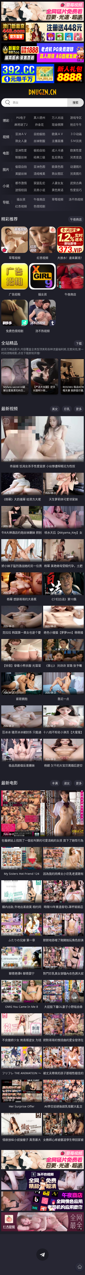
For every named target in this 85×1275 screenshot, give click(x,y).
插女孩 (21, 199)
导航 (6, 202)
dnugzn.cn (42, 92)
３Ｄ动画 (76, 134)
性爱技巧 (76, 190)
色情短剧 (39, 206)
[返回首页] (80, 1267)
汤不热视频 (76, 199)
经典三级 (39, 157)
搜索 (75, 102)
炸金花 (39, 124)
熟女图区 (57, 173)
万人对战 (57, 118)
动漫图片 (76, 167)
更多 (79, 409)
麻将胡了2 (21, 124)
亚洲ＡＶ (21, 134)
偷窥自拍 (21, 167)
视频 (6, 137)
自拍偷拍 (39, 134)
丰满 (55, 783)
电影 (6, 153)
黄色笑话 (57, 190)
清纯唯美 (39, 173)
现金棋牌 (57, 124)
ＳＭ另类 (76, 141)
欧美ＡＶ (57, 134)
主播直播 (57, 141)
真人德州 (39, 118)
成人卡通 (57, 150)
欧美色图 (57, 167)
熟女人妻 (21, 141)
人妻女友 (57, 183)
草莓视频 (57, 199)
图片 (6, 169)
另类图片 (76, 173)
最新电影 (9, 783)
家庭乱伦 (39, 183)
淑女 (67, 783)
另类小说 (39, 190)
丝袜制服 (39, 141)
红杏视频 (21, 206)
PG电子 (21, 118)
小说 (6, 186)
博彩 (6, 120)
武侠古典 (76, 183)
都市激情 (21, 183)
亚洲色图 (39, 167)
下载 (79, 343)
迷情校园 (21, 190)
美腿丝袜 (21, 173)
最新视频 (9, 408)
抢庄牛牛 (76, 124)
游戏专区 (76, 118)
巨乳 (67, 409)
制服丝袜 (21, 157)
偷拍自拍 (39, 150)
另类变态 (76, 157)
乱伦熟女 (57, 157)
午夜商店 (39, 199)
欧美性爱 (76, 150)
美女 (55, 409)
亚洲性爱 (21, 150)
